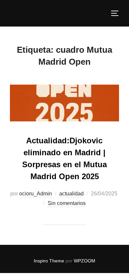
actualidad (71, 193)
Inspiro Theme (49, 260)
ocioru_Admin (35, 193)
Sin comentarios (67, 203)
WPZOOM (84, 260)
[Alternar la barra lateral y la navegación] (117, 13)
